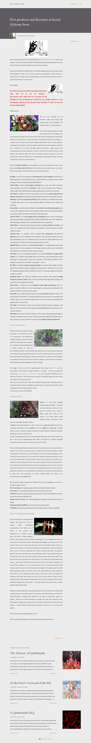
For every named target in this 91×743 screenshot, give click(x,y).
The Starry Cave (17, 4)
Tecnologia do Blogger (46, 739)
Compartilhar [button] (74, 41)
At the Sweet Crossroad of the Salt (30, 683)
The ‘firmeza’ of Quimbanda (27, 653)
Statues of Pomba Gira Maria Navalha (22, 513)
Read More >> (53, 673)
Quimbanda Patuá (16, 396)
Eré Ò (17, 325)
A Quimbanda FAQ (22, 713)
